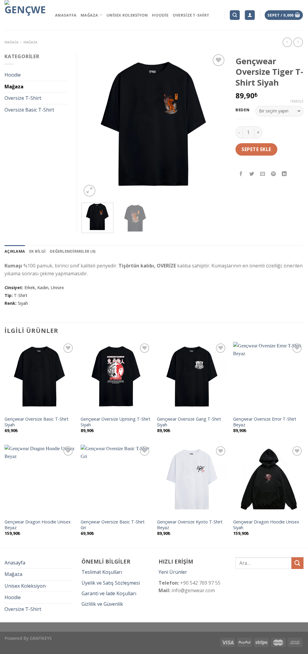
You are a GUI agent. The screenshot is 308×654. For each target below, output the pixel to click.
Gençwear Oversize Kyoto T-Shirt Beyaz (190, 524)
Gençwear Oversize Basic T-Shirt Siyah (37, 422)
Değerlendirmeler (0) (72, 251)
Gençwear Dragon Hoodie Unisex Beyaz (38, 524)
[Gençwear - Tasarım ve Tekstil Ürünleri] (25, 15)
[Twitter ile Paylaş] (252, 174)
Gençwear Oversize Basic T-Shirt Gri (113, 524)
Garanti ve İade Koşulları (109, 593)
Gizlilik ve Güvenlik (102, 604)
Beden (243, 110)
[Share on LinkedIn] (284, 174)
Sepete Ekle (256, 149)
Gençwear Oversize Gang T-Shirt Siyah (189, 422)
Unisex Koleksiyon (127, 15)
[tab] (15, 251)
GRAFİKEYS (41, 638)
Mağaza (89, 15)
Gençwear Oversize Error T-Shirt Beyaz (264, 422)
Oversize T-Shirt (191, 15)
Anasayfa (65, 15)
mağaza (11, 42)
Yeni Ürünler (173, 572)
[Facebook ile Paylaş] (241, 174)
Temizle (296, 101)
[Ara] (235, 15)
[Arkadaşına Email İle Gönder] (263, 174)
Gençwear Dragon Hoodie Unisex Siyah (266, 524)
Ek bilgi (37, 251)
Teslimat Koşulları (102, 572)
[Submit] (297, 563)
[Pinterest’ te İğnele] (274, 174)
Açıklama (15, 251)
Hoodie (160, 15)
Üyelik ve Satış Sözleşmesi (111, 583)
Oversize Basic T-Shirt (29, 109)
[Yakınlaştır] (89, 191)
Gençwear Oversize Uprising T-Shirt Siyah (115, 422)
